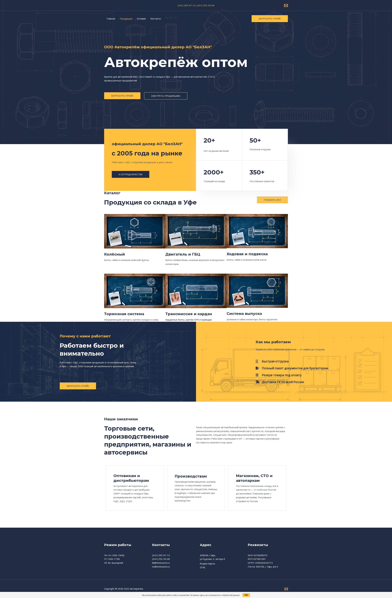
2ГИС (202, 567)
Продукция (126, 18)
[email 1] (286, 5)
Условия (141, 18)
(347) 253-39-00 (161, 558)
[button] (270, 18)
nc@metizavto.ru (161, 566)
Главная (110, 18)
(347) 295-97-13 (161, 555)
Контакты (155, 18)
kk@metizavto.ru (161, 562)
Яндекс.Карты (207, 563)
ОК (246, 595)
